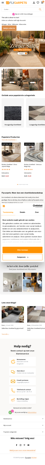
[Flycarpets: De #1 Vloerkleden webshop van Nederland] (16, 2)
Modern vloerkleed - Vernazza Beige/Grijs (33, 165)
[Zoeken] (40, 9)
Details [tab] (22, 212)
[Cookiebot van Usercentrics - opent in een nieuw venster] (32, 206)
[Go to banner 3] (32, 80)
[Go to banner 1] (22, 49)
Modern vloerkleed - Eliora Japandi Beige (9, 165)
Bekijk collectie (9, 28)
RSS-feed (33, 458)
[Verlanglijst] (38, 2)
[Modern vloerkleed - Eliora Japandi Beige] (11, 152)
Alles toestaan (22, 250)
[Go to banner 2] (12, 80)
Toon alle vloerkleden (9, 140)
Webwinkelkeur (32, 412)
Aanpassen (21, 257)
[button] (17, 184)
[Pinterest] (24, 445)
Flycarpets (28, 458)
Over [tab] (37, 212)
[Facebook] (16, 445)
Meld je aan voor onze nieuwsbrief (22, 450)
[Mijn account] (34, 3)
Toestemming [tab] (8, 212)
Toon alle (5, 334)
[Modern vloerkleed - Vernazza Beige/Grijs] (33, 152)
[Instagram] (20, 445)
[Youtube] (28, 445)
